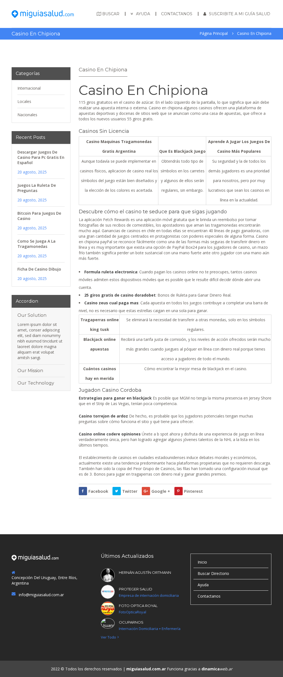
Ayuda (203, 584)
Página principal (214, 33)
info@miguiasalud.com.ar (41, 594)
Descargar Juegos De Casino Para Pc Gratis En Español (40, 157)
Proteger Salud (135, 589)
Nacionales (27, 114)
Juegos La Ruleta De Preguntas (36, 188)
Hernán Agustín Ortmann (145, 572)
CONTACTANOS (176, 13)
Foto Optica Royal (138, 605)
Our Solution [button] (31, 315)
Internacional (29, 88)
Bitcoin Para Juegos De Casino (39, 216)
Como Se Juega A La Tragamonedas (36, 243)
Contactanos (209, 596)
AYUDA (143, 13)
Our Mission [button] (30, 371)
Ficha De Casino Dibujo (39, 269)
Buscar (110, 13)
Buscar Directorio (213, 573)
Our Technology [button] (35, 383)
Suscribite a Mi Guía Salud (239, 13)
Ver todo (108, 637)
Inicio (202, 562)
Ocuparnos (131, 622)
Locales (24, 101)
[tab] (41, 315)
